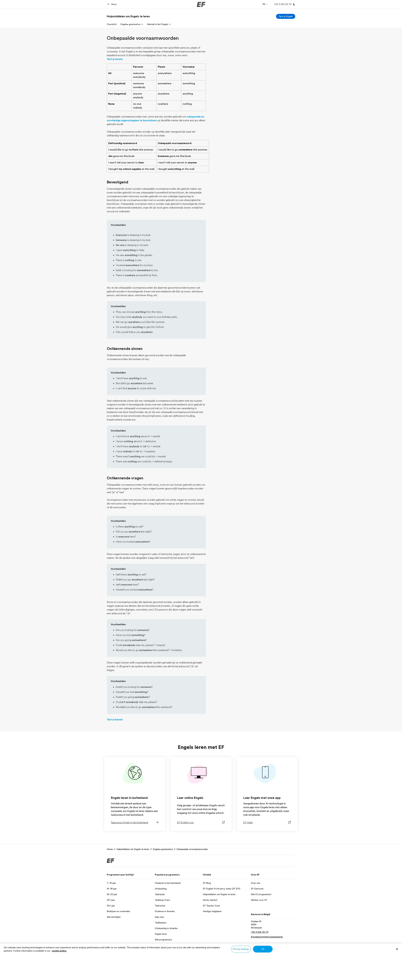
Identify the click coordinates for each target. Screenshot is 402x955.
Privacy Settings (241, 949)
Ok (262, 949)
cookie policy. (59, 950)
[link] (128, 16)
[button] (112, 4)
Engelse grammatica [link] (163, 849)
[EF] (201, 4)
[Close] (397, 949)
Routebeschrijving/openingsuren (267, 937)
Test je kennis (115, 59)
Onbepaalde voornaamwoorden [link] (192, 849)
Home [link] (110, 849)
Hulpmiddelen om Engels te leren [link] (133, 849)
